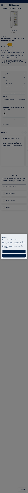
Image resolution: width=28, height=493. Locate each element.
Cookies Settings (14, 251)
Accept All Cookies (14, 255)
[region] (14, 246)
